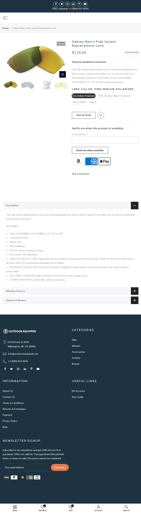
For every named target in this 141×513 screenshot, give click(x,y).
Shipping (76, 61)
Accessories (78, 351)
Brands (75, 363)
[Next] (63, 59)
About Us (8, 390)
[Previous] (8, 59)
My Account (78, 390)
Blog (5, 426)
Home (6, 28)
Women (76, 345)
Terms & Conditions (13, 402)
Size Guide (77, 396)
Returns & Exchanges (14, 408)
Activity (76, 357)
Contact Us (9, 396)
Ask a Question (80, 173)
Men (74, 339)
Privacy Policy (10, 420)
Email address (80, 134)
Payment (7, 414)
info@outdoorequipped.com (23, 353)
